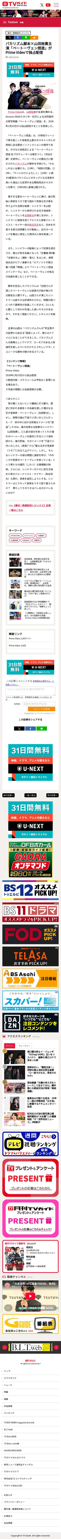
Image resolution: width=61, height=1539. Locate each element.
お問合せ (8, 1515)
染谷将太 (34, 224)
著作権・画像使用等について (17, 1508)
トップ (7, 1370)
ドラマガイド (10, 1377)
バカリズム (21, 163)
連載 (6, 1399)
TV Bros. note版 (11, 1443)
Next (56, 1347)
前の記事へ (8, 795)
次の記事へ (52, 795)
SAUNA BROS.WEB (12, 1450)
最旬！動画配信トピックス (18, 33)
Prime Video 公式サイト (20, 638)
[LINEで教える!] (26, 38)
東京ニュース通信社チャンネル (18, 1464)
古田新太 (29, 215)
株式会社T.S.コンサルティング (18, 1478)
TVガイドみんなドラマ (14, 1457)
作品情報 (8, 1406)
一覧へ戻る (30, 795)
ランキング (9, 1412)
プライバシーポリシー (14, 1501)
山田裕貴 (31, 112)
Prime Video (15, 112)
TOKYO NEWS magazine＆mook (19, 1422)
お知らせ (8, 1494)
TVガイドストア (11, 1471)
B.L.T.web (8, 1429)
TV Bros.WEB (10, 1436)
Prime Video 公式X (18, 645)
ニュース (8, 1385)
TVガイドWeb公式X (13, 1485)
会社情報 (8, 1522)
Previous (4, 1347)
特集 (6, 1391)
